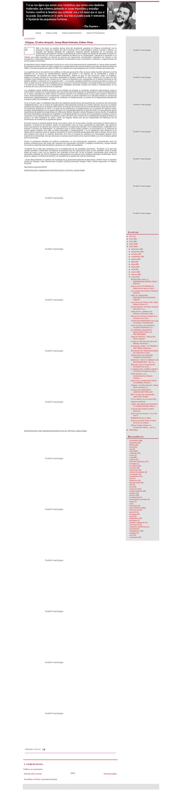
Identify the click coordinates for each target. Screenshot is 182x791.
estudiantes (134, 476)
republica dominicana (138, 527)
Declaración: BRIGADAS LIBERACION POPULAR (142, 391)
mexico (37, 749)
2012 (131, 239)
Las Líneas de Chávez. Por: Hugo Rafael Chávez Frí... (144, 303)
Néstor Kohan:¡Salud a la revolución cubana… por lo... (143, 426)
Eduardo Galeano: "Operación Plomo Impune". (143, 338)
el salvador (133, 474)
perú (131, 516)
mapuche (133, 489)
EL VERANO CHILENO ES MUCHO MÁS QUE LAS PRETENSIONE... (141, 332)
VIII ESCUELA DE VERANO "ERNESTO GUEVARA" (142, 356)
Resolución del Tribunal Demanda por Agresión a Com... (144, 352)
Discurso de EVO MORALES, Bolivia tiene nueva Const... (143, 287)
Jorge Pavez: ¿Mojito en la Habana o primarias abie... (142, 313)
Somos (38, 33)
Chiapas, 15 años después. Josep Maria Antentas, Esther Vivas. (59, 42)
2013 (131, 236)
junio (133, 264)
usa (130, 535)
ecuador (132, 468)
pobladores (133, 518)
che (130, 449)
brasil (131, 447)
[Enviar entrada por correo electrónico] (43, 749)
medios (132, 493)
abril (133, 269)
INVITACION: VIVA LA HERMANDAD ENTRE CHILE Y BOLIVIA (144, 282)
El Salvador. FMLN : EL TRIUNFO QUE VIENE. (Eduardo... (144, 347)
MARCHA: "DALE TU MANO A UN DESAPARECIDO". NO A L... (144, 361)
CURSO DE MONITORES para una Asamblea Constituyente (144, 322)
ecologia (132, 464)
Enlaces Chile (51, 33)
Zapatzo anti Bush (138, 402)
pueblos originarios (137, 523)
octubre (134, 254)
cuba (131, 457)
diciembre (135, 249)
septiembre (136, 257)
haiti (131, 478)
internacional (134, 483)
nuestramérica (135, 508)
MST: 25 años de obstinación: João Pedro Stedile (143, 396)
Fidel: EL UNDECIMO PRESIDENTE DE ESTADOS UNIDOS (143, 298)
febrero (134, 275)
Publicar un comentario (32, 769)
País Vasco (133, 510)
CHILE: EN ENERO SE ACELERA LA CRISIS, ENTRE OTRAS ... (144, 405)
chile (131, 451)
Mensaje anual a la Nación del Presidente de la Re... (143, 366)
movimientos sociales (138, 499)
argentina (133, 443)
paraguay (133, 514)
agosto (134, 259)
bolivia (132, 445)
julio (133, 262)
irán (131, 485)
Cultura (132, 460)
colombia (133, 453)
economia (133, 466)
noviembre (135, 252)
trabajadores (134, 531)
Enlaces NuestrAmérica (72, 33)
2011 (131, 242)
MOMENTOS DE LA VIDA (141, 418)
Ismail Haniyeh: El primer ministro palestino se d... (144, 308)
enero (133, 277)
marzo (134, 272)
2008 (131, 430)
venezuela (133, 537)
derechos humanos (137, 462)
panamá (132, 512)
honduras (133, 481)
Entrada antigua (110, 774)
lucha (131, 487)
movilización (134, 497)
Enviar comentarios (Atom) (46, 779)
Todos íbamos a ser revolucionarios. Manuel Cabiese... (141, 376)
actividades (134, 441)
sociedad (133, 529)
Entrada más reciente (33, 774)
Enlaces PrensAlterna (96, 33)
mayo (133, 267)
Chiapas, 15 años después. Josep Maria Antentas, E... (144, 386)
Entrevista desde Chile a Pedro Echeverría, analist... (143, 422)
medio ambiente (135, 491)
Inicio (28, 33)
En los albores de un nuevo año (143, 399)
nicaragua (133, 506)
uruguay (132, 533)
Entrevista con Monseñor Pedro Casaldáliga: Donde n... (144, 382)
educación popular (136, 472)
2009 (131, 247)
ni (130, 504)
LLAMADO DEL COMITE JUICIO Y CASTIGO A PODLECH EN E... (144, 370)
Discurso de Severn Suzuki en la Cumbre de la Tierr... (144, 317)
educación (133, 470)
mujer (131, 502)
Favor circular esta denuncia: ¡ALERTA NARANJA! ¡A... (143, 326)
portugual (133, 520)
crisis (131, 455)
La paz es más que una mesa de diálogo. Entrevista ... (144, 342)
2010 (131, 244)
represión (133, 525)
